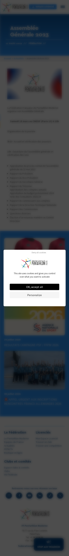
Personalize (34, 295)
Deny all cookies (39, 253)
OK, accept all (34, 287)
